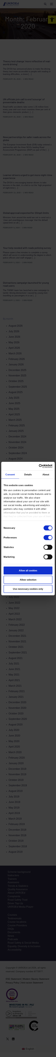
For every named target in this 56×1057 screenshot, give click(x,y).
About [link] (45, 474)
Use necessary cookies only (28, 588)
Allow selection (28, 579)
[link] (39, 466)
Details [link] (28, 474)
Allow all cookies (28, 570)
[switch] (48, 537)
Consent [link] (10, 474)
